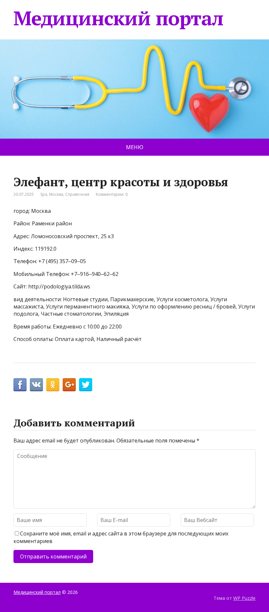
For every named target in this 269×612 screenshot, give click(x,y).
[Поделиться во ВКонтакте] (36, 384)
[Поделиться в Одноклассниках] (52, 384)
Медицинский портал (118, 18)
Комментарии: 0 (112, 194)
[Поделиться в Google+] (69, 384)
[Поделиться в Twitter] (85, 384)
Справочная (77, 194)
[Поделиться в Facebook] (20, 384)
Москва (56, 194)
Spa (43, 194)
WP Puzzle (244, 598)
